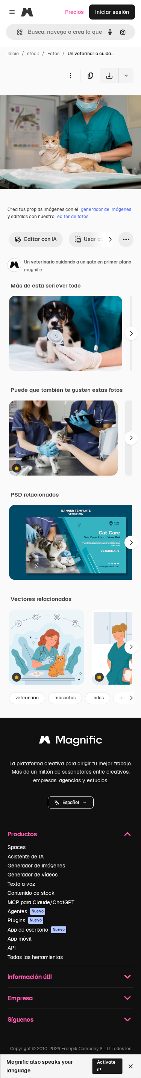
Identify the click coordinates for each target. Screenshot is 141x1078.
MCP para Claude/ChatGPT (41, 902)
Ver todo (69, 285)
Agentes (26, 911)
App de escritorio (36, 929)
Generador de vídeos (33, 874)
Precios (74, 12)
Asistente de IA (26, 856)
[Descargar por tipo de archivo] (125, 75)
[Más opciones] (70, 75)
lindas (97, 698)
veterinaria (27, 698)
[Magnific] (70, 741)
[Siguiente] (110, 239)
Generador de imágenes (36, 865)
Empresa (20, 998)
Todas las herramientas (35, 957)
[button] (71, 802)
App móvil (20, 938)
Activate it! (106, 1065)
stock (33, 54)
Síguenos (20, 1019)
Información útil (30, 976)
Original (48, 100)
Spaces (17, 847)
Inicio (13, 54)
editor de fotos (72, 217)
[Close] (131, 1066)
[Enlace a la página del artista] (14, 266)
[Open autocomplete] (16, 32)
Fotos (53, 54)
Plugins (25, 920)
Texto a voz (21, 884)
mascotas (65, 698)
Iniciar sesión (112, 12)
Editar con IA (40, 239)
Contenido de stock (31, 893)
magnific (33, 270)
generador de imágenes (106, 209)
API (12, 947)
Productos (22, 834)
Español (70, 802)
